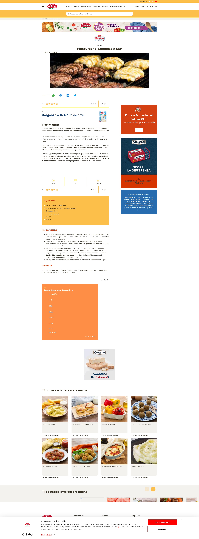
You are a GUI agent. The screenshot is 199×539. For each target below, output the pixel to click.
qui (119, 527)
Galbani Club (139, 6)
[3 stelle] (52, 104)
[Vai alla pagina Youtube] (156, 1)
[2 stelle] (49, 104)
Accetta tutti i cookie (162, 522)
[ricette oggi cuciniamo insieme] (99, 27)
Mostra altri (90, 336)
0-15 (50, 306)
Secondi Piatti (54, 294)
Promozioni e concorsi (117, 6)
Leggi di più (105, 280)
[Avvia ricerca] (129, 14)
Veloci (51, 312)
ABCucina (105, 6)
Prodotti (69, 6)
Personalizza (161, 529)
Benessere (96, 6)
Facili (50, 300)
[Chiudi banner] (181, 520)
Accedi (139, 130)
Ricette (76, 6)
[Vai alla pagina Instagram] (152, 1)
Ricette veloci (86, 6)
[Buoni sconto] (147, 6)
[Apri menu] (43, 6)
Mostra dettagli (46, 535)
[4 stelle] (54, 104)
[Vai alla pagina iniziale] (52, 6)
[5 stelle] (57, 104)
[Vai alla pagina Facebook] (149, 1)
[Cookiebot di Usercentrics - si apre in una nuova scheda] (27, 535)
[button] (153, 489)
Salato (51, 318)
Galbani (44, 19)
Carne (51, 323)
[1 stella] (47, 104)
